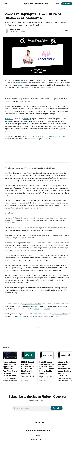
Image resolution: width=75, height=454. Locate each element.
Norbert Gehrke (15, 30)
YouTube (45, 136)
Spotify (26, 136)
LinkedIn (47, 309)
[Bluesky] (39, 422)
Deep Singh (27, 119)
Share (66, 30)
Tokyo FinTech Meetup (60, 314)
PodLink (47, 139)
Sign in (57, 3)
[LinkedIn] (36, 422)
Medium (36, 309)
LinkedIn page (35, 316)
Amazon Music (54, 136)
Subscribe (66, 4)
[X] (32, 422)
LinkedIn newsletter (20, 83)
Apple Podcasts (35, 136)
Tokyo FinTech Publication (31, 304)
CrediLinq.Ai (9, 119)
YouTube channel (21, 316)
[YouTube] (43, 422)
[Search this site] (51, 3)
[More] (10, 3)
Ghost (42, 439)
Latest (5, 3)
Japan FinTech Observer (35, 4)
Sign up (37, 435)
